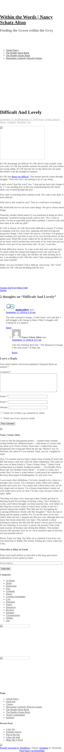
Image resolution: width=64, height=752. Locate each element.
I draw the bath (13, 737)
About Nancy (12, 50)
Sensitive (10, 612)
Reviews (10, 610)
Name (3, 396)
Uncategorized (13, 615)
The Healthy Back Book (17, 53)
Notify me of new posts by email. (19, 418)
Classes (9, 704)
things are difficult (20, 176)
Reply (9, 327)
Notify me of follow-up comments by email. (24, 413)
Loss (8, 599)
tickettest (10, 717)
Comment (5, 372)
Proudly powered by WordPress (15, 748)
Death (9, 583)
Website (3, 407)
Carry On (10, 729)
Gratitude (11, 122)
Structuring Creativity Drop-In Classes (24, 58)
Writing (9, 618)
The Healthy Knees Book (18, 55)
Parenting (21, 122)
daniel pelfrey (22, 309)
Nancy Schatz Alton (47, 119)
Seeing (3, 290)
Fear (8, 588)
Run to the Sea (13, 734)
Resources (11, 607)
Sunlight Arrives (13, 732)
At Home (10, 580)
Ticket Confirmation (15, 715)
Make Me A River (14, 740)
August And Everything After (14, 287)
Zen (29, 122)
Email (3, 402)
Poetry (9, 604)
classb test (10, 701)
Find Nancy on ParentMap (32, 750)
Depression (11, 586)
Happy (9, 594)
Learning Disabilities (15, 596)
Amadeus (43, 748)
